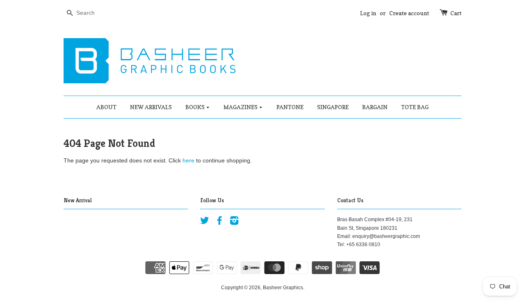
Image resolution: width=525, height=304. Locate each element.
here (188, 160)
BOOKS (195, 106)
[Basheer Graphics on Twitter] (204, 222)
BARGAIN (375, 106)
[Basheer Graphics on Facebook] (219, 222)
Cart (455, 12)
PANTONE (290, 106)
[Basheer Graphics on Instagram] (234, 222)
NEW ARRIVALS (151, 106)
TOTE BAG (415, 106)
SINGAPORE (333, 106)
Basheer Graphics (283, 287)
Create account (409, 12)
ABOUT (106, 106)
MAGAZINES (241, 106)
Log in (368, 12)
